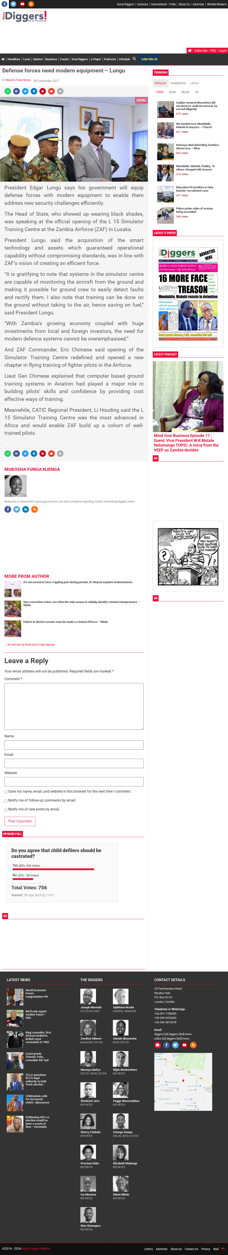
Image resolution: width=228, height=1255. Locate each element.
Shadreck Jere (90, 1101)
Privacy (205, 1249)
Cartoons (142, 4)
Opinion (38, 59)
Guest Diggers (125, 4)
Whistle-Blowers (217, 4)
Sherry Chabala (90, 1132)
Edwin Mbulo (121, 1194)
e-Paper (96, 59)
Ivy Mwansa (88, 1194)
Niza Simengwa (90, 1225)
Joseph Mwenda (91, 1007)
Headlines (14, 59)
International (159, 4)
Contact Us (191, 1249)
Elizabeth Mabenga (125, 1163)
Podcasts (110, 59)
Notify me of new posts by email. (34, 809)
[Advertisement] (83, 35)
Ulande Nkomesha (124, 1038)
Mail (216, 1249)
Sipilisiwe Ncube (123, 1007)
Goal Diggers (80, 59)
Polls (173, 4)
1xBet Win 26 (149, 59)
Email (8, 755)
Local (26, 59)
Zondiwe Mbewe (91, 1038)
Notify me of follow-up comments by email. (42, 800)
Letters (148, 1249)
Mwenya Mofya (90, 1069)
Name (9, 736)
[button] (7, 91)
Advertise (198, 4)
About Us (184, 4)
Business (51, 59)
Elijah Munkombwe (125, 1069)
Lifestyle (124, 59)
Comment (13, 679)
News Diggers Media (36, 1248)
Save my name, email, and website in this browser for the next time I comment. (69, 792)
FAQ (213, 51)
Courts (64, 59)
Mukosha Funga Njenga (18, 80)
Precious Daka (90, 1163)
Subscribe (201, 51)
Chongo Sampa (122, 1132)
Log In (223, 51)
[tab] (161, 83)
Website (10, 773)
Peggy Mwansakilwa (126, 1101)
